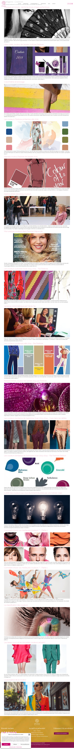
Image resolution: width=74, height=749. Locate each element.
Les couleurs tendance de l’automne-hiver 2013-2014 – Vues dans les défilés (35, 418)
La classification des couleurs (16, 605)
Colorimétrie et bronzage (14, 82)
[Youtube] (16, 733)
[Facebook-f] (68, 4)
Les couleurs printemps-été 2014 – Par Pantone (23, 343)
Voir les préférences (25, 744)
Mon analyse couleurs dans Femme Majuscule (23, 231)
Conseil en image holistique (37, 734)
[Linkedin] (72, 4)
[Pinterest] (13, 733)
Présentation (25, 3)
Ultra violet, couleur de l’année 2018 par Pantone (24, 44)
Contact (53, 3)
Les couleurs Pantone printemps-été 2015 (21, 119)
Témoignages (43, 3)
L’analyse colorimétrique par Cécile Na (19, 306)
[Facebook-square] (4, 733)
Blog (49, 3)
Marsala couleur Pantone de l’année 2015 (20, 157)
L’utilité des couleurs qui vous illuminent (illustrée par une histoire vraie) (33, 493)
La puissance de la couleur (15, 680)
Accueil (19, 3)
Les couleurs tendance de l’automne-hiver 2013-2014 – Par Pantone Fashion (35, 455)
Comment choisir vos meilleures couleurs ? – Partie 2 (26, 530)
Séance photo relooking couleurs (17, 194)
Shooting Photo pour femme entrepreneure (37, 736)
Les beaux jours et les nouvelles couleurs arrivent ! (24, 642)
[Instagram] (70, 4)
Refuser (15, 744)
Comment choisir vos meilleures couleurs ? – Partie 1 (25, 568)
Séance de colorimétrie (37, 732)
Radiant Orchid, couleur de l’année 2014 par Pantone (25, 381)
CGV (47, 746)
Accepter (6, 744)
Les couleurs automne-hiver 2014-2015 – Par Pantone (26, 269)
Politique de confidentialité (39, 746)
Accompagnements (34, 3)
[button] (29, 734)
